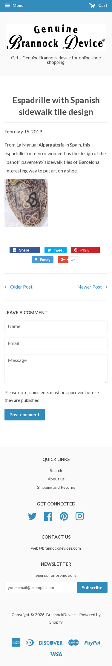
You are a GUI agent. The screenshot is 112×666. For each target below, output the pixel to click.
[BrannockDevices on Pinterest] (63, 515)
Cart (102, 5)
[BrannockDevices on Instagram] (79, 515)
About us (56, 479)
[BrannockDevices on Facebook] (48, 515)
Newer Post (89, 286)
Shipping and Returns (56, 487)
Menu (18, 5)
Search (56, 470)
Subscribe (92, 587)
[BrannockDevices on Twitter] (32, 515)
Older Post (21, 286)
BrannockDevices (61, 614)
